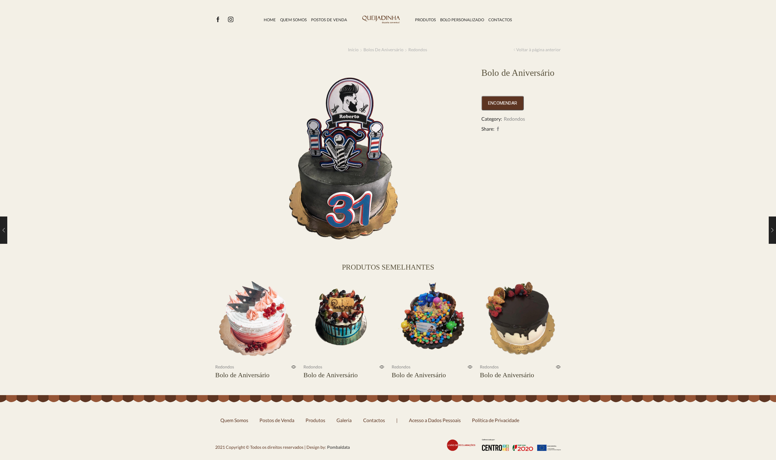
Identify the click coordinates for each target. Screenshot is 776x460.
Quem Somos (293, 19)
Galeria (344, 420)
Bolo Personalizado (462, 19)
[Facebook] (218, 20)
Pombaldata (338, 447)
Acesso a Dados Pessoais (435, 420)
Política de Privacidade (495, 420)
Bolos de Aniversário (383, 49)
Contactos (500, 19)
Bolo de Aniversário (242, 375)
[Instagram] (230, 20)
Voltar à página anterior (538, 49)
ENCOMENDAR (502, 103)
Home (270, 19)
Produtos (425, 19)
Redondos (417, 49)
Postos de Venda (329, 19)
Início (353, 49)
